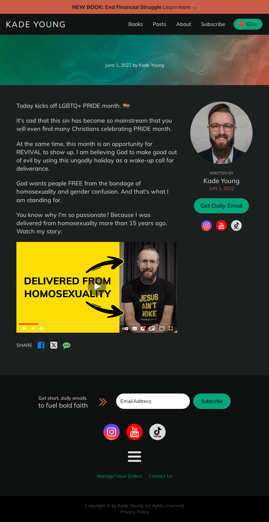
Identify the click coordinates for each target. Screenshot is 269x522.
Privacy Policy (134, 512)
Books (135, 24)
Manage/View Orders (119, 476)
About (183, 24)
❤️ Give (248, 24)
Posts (159, 24)
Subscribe (213, 24)
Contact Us (160, 476)
